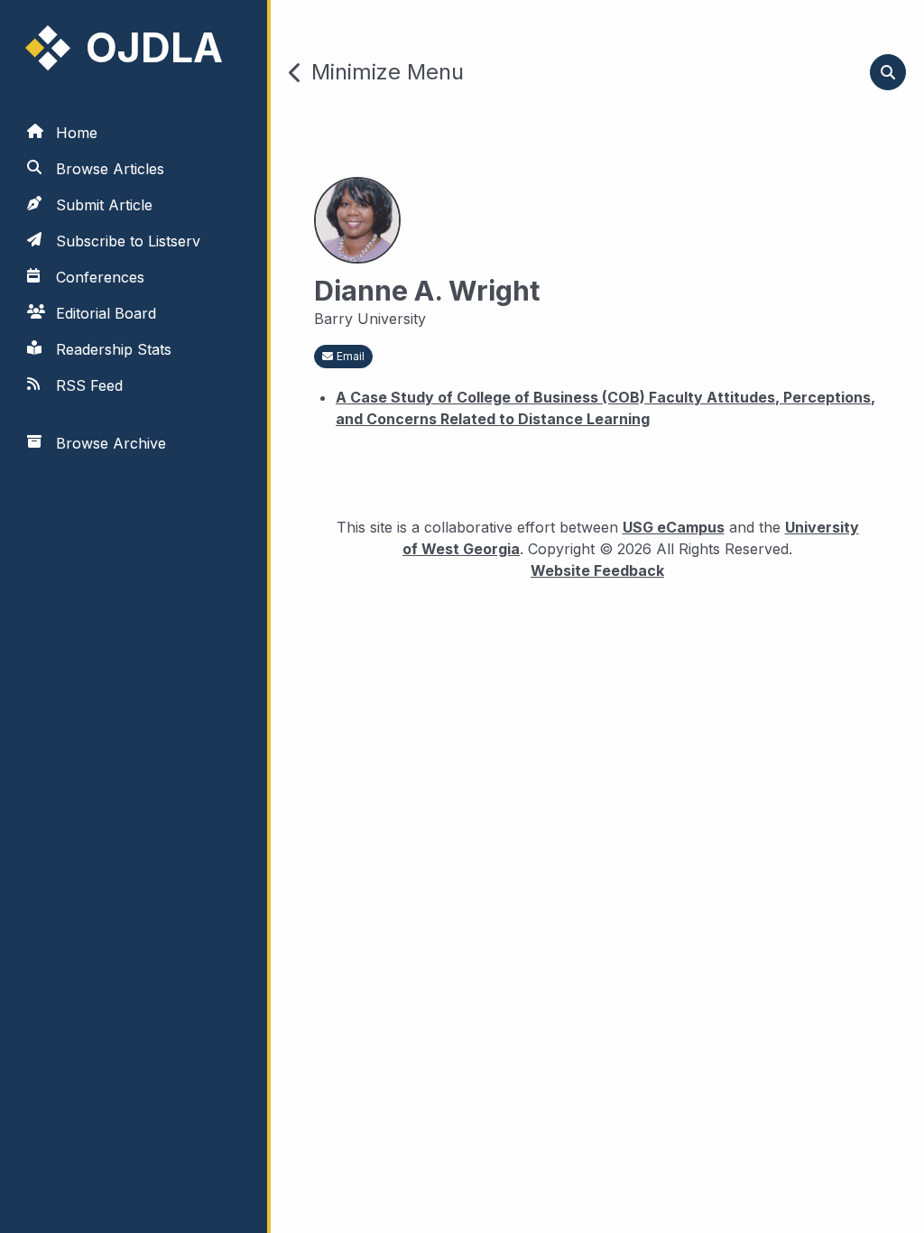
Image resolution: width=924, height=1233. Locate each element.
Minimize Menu (387, 72)
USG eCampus (674, 527)
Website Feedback (597, 570)
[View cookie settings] (39, 1194)
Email (351, 356)
